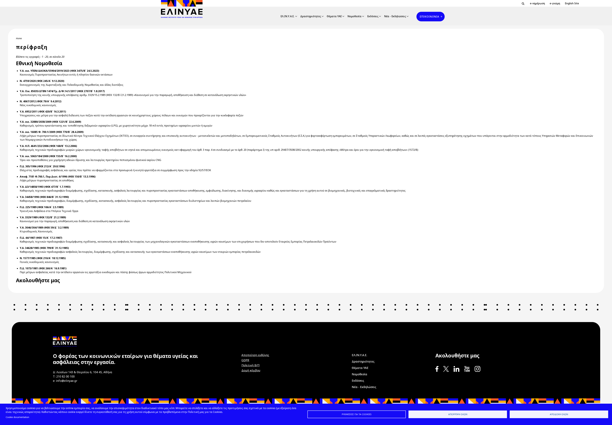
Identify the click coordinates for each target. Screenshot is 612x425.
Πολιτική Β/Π (250, 365)
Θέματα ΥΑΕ (334, 16)
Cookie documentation (17, 417)
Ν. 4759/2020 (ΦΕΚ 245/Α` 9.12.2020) (42, 81)
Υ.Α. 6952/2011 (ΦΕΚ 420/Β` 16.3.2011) (43, 111)
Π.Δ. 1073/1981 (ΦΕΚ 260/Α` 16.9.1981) (43, 268)
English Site (572, 3)
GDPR (245, 360)
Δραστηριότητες (310, 16)
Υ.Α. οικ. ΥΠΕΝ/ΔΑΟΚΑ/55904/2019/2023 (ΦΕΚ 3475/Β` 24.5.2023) (59, 71)
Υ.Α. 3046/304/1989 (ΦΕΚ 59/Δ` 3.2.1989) (44, 227)
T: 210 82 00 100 (64, 376)
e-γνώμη (555, 3)
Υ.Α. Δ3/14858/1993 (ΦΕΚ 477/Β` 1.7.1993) (45, 187)
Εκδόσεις (372, 16)
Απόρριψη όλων (457, 414)
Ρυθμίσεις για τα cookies (357, 414)
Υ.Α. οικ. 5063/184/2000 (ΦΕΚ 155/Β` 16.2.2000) (48, 156)
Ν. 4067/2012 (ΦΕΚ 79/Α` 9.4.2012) (40, 101)
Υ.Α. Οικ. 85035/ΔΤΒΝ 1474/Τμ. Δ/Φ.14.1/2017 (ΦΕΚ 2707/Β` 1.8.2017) (62, 91)
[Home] (183, 9)
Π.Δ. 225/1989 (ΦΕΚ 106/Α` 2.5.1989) (42, 207)
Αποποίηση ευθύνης (255, 355)
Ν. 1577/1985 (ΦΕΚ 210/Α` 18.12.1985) (43, 258)
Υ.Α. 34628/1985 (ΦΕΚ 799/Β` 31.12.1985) (44, 248)
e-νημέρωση (537, 3)
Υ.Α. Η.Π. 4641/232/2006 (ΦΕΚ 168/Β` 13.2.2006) (48, 146)
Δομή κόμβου (250, 370)
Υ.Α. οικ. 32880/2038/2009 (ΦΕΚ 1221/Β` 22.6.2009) (50, 122)
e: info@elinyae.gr (65, 381)
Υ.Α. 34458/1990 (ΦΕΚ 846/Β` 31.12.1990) (44, 197)
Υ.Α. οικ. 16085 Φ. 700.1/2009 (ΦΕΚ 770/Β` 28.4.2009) (52, 132)
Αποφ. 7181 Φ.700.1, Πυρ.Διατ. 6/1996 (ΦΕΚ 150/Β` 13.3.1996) (57, 176)
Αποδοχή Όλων (559, 414)
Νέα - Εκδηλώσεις (395, 16)
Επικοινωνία (429, 16)
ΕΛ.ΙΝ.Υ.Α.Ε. (287, 16)
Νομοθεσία (354, 16)
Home (19, 38)
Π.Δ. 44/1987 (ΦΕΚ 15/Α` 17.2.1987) (41, 238)
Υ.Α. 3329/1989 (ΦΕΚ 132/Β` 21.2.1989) (43, 217)
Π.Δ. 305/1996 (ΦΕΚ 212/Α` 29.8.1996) (42, 166)
